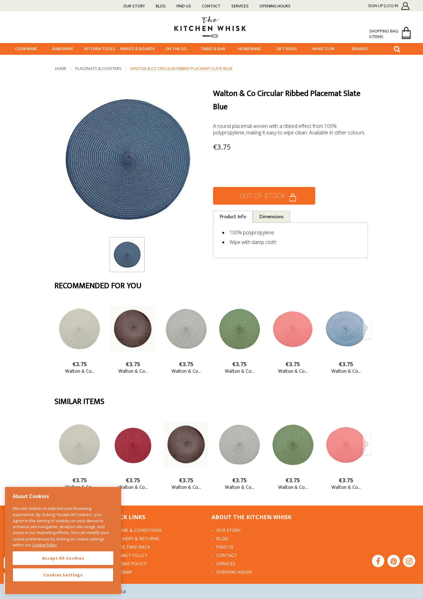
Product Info (233, 217)
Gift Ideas (286, 49)
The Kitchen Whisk (211, 26)
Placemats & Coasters (98, 68)
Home (61, 68)
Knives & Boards (137, 49)
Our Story (134, 6)
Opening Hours (274, 6)
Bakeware (62, 49)
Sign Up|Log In (383, 5)
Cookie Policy (130, 563)
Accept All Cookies (63, 558)
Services (240, 6)
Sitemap (123, 572)
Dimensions (271, 217)
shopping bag (383, 33)
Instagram (409, 561)
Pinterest (393, 561)
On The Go (176, 49)
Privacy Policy (130, 555)
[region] (63, 540)
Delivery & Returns (136, 538)
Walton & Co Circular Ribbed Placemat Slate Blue (181, 68)
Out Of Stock (263, 196)
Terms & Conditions (138, 530)
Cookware (26, 49)
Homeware (249, 49)
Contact (211, 6)
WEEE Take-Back (132, 547)
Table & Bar (213, 49)
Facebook (378, 561)
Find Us (184, 6)
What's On (323, 49)
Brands (360, 49)
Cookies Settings (63, 575)
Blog (161, 6)
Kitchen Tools (100, 49)
